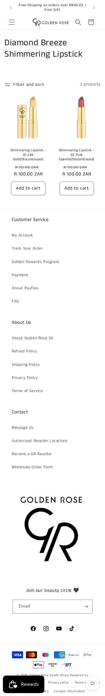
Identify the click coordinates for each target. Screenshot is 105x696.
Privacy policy (58, 682)
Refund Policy (24, 351)
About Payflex (25, 288)
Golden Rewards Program (35, 262)
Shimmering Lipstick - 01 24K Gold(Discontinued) (28, 155)
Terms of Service (27, 391)
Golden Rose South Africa (49, 675)
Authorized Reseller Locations (39, 441)
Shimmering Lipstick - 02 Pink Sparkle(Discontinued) (77, 155)
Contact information (69, 691)
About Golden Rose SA (32, 338)
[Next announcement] (94, 7)
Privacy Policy (25, 378)
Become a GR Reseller (32, 454)
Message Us (23, 428)
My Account (22, 235)
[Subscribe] (85, 606)
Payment (20, 275)
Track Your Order (27, 248)
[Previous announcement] (10, 7)
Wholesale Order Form (32, 467)
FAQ (15, 301)
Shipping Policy (26, 365)
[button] (11, 22)
